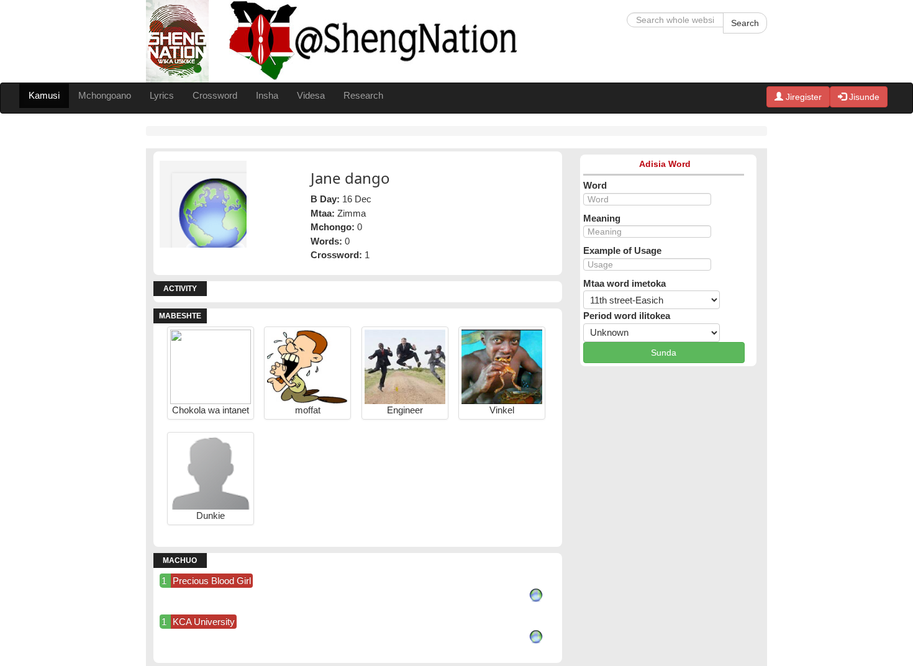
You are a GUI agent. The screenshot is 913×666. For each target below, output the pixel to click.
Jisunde (863, 97)
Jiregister (802, 97)
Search (745, 23)
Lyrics (162, 95)
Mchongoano (104, 95)
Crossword (215, 95)
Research (363, 95)
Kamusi (44, 95)
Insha (267, 95)
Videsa (311, 95)
